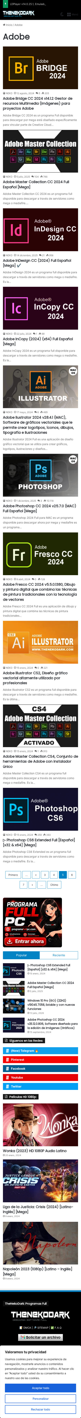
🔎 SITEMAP (40, 1327)
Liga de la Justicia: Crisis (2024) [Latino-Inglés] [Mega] (38, 1209)
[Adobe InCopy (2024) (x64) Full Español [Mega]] (40, 308)
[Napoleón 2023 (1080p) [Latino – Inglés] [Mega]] (40, 1243)
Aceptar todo (40, 1388)
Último (54, 884)
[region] (40, 1382)
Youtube (17, 1077)
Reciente (59, 955)
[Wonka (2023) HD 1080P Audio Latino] (40, 1124)
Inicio (8, 24)
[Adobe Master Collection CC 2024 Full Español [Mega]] (40, 151)
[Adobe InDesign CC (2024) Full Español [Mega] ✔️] (40, 229)
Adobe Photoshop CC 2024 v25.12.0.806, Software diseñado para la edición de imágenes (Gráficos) (53, 1024)
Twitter (16, 1086)
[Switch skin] (62, 15)
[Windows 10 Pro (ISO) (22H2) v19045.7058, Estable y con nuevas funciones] (14, 1006)
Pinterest (17, 1060)
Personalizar (41, 1398)
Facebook (18, 1068)
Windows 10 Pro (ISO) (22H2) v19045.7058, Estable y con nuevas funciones (51, 1005)
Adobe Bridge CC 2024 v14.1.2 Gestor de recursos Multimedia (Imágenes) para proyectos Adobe (37, 103)
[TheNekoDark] (18, 14)
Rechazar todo (40, 1409)
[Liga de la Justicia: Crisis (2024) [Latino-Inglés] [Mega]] (40, 1180)
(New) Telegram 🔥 (25, 1051)
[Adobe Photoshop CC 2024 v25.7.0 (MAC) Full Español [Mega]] (40, 475)
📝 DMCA (25, 1327)
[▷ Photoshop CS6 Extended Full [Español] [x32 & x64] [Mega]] (40, 809)
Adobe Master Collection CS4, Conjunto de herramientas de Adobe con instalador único (40, 761)
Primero (13, 874)
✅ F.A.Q (56, 1327)
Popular (21, 955)
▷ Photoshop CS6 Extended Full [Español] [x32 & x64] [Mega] (49, 967)
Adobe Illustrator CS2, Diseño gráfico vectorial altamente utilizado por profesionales (35, 677)
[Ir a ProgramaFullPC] (40, 922)
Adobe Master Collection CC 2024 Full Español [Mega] (51, 985)
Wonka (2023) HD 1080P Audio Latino (35, 1150)
